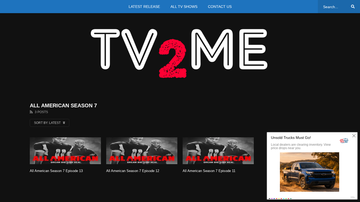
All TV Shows (184, 6)
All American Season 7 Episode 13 (56, 171)
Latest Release (144, 6)
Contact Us (220, 6)
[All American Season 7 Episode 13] (65, 150)
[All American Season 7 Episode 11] (218, 150)
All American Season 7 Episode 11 (209, 171)
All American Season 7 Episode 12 (132, 171)
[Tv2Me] (180, 53)
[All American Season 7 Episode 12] (141, 150)
